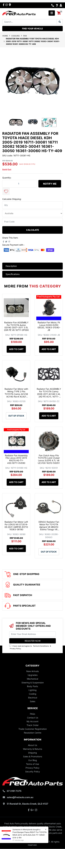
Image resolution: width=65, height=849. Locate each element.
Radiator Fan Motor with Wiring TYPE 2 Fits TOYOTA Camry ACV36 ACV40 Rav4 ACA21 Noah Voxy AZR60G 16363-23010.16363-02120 (16, 396)
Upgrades (32, 675)
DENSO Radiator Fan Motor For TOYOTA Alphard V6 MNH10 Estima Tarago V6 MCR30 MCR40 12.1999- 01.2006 (48, 528)
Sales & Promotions (32, 756)
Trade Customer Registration (32, 729)
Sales (32, 701)
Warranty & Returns (32, 749)
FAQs (32, 714)
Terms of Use (32, 764)
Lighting (33, 690)
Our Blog (32, 760)
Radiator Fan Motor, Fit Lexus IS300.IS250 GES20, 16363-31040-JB (48, 326)
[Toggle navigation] (52, 13)
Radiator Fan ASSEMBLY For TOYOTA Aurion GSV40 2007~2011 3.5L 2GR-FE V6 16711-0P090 (16, 326)
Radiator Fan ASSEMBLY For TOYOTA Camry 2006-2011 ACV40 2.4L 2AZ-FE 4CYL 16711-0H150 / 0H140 (49, 394)
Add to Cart (16, 349)
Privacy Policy (15, 649)
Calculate (32, 230)
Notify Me (50, 183)
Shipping (32, 752)
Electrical (32, 697)
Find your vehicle (32, 28)
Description (11, 266)
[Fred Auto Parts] (19, 12)
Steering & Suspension (32, 682)
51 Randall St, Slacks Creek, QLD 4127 (27, 803)
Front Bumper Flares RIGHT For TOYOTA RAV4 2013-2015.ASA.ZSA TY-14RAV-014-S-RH (30, 835)
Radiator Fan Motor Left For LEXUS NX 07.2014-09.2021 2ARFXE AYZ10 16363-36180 (16, 526)
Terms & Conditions (41, 646)
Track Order (33, 725)
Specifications (13, 274)
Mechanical (32, 678)
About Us (32, 745)
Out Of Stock (16, 415)
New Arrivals (32, 671)
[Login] (61, 5)
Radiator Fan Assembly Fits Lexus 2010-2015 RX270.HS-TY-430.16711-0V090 (16, 459)
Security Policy (32, 771)
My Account (32, 721)
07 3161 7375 (14, 791)
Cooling (32, 694)
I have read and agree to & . (30, 647)
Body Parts (32, 686)
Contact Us (32, 717)
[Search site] (60, 21)
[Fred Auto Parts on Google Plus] (10, 4)
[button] (6, 191)
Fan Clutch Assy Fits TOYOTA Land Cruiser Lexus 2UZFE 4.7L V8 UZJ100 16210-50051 (49, 459)
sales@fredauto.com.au (20, 797)
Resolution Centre (32, 732)
